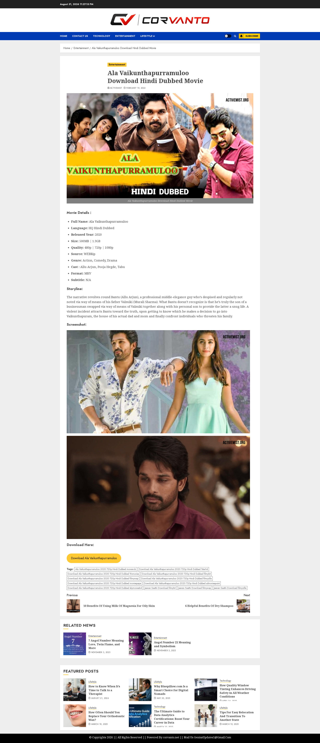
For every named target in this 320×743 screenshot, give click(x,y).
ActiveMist (116, 88)
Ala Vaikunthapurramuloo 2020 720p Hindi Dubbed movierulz (105, 569)
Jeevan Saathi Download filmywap (194, 588)
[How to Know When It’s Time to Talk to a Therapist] (74, 689)
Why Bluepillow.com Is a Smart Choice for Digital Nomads (171, 690)
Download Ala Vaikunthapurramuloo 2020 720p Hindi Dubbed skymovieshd (105, 588)
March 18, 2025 (99, 724)
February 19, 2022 (136, 88)
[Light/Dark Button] (228, 36)
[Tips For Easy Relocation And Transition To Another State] (205, 715)
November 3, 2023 (100, 652)
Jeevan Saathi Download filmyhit (160, 588)
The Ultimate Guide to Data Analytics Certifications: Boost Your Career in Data (172, 717)
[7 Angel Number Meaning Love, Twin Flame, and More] (74, 643)
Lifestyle (146, 36)
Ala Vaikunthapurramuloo (108, 222)
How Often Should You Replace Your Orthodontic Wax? (106, 716)
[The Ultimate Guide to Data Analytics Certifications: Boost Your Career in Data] (140, 715)
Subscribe (252, 36)
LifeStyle (92, 682)
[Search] (235, 36)
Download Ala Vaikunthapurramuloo (94, 558)
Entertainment (125, 36)
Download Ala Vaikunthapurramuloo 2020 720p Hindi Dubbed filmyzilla (176, 578)
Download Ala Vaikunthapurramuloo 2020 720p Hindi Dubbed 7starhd (173, 569)
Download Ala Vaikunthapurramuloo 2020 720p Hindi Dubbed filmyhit (176, 574)
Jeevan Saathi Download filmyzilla (230, 588)
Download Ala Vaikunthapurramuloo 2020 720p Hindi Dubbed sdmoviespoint (182, 583)
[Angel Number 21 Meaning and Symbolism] (140, 643)
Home (63, 36)
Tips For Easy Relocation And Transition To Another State (237, 716)
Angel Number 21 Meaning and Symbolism (172, 644)
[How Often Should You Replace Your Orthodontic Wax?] (74, 715)
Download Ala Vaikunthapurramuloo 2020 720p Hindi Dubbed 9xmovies (103, 574)
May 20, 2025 (163, 698)
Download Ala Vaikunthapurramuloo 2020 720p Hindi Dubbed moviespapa (104, 583)
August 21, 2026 (100, 698)
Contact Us (80, 36)
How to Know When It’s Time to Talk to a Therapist (104, 690)
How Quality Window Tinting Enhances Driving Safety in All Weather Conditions (238, 691)
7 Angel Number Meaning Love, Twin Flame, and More (106, 644)
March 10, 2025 (230, 724)
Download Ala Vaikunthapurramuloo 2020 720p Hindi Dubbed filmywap (103, 578)
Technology (101, 36)
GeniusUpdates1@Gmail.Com (212, 737)
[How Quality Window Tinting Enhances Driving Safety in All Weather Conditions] (205, 689)
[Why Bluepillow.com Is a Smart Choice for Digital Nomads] (140, 689)
